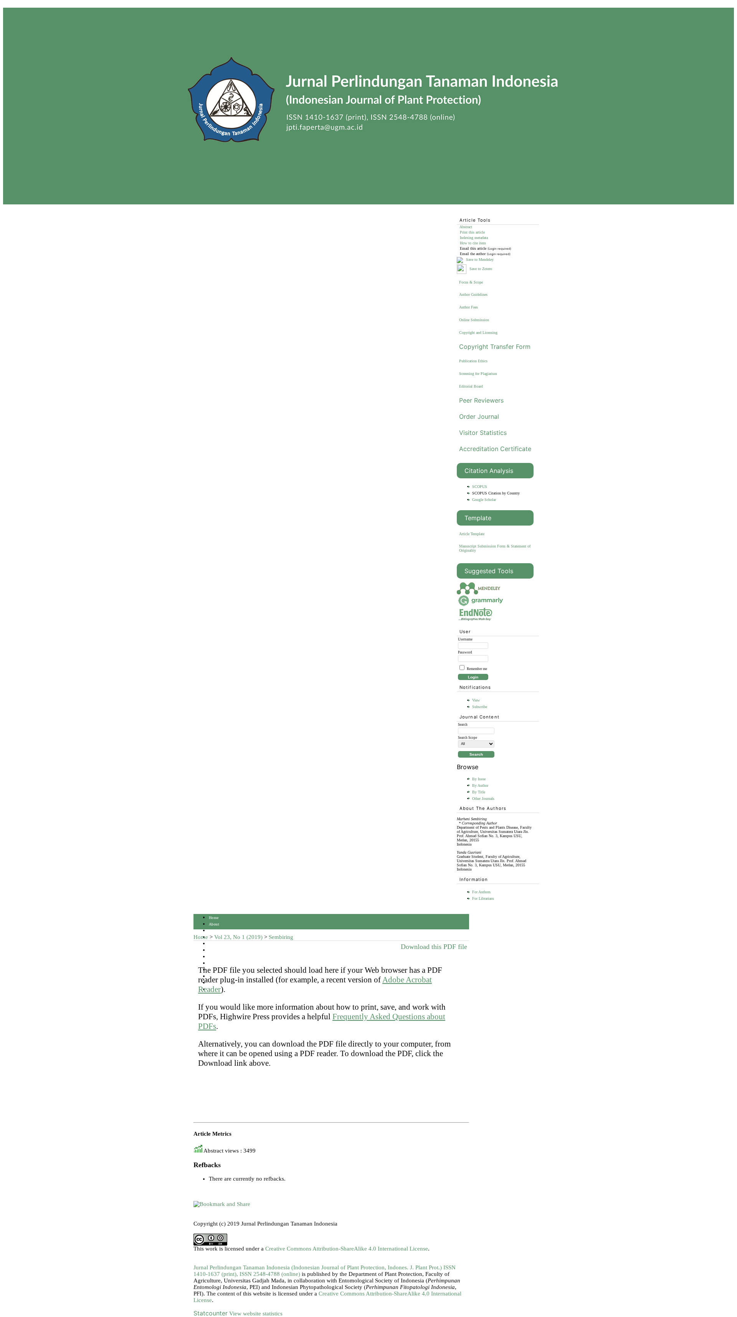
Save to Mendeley (480, 259)
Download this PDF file (434, 946)
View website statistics (256, 1313)
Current (215, 950)
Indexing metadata (474, 238)
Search (214, 944)
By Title (478, 792)
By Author (480, 785)
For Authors (481, 892)
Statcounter (210, 1313)
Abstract (465, 227)
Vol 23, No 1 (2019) (238, 937)
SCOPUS (479, 486)
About (214, 924)
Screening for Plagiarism (478, 374)
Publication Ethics (473, 361)
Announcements (222, 963)
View (476, 700)
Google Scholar (484, 500)
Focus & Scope (471, 282)
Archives (216, 957)
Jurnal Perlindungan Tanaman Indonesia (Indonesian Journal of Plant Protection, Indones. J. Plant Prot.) (318, 1267)
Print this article (472, 232)
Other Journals (483, 798)
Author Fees (468, 307)
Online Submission (474, 320)
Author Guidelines (473, 294)
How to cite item (473, 243)
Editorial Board (471, 386)
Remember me (477, 669)
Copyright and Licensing (478, 332)
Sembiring (281, 937)
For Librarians (483, 898)
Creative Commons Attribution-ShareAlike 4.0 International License (346, 1249)
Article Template (471, 534)
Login (214, 931)
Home (214, 918)
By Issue (479, 779)
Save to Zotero (480, 269)
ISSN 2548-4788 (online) (270, 1274)
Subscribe (479, 707)
